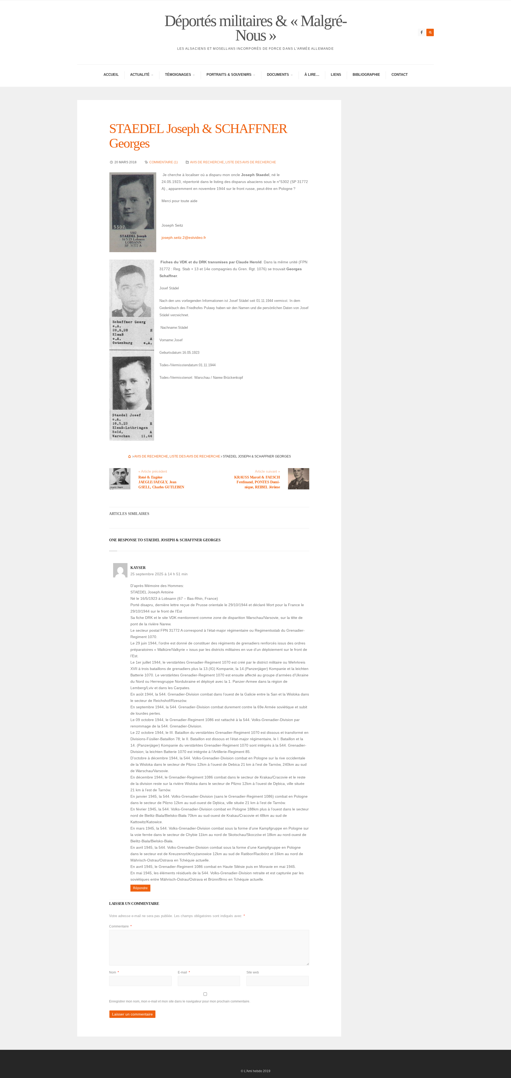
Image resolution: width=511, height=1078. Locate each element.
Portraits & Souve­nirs (229, 75)
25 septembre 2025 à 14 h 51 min (159, 574)
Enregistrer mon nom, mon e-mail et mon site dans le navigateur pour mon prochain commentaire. (179, 1001)
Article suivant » (267, 471)
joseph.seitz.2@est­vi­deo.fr (184, 237)
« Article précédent (152, 471)
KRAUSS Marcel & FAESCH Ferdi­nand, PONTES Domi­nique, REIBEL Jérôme (257, 482)
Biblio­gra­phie (366, 75)
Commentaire (120, 926)
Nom (114, 972)
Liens (336, 75)
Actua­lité (140, 75)
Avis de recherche (207, 162)
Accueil (111, 75)
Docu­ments (278, 75)
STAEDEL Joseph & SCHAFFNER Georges (198, 136)
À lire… (311, 75)
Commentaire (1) (163, 162)
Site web (252, 972)
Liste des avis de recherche (250, 162)
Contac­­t (400, 75)
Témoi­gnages (178, 75)
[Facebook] (421, 32)
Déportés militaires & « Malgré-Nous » (255, 28)
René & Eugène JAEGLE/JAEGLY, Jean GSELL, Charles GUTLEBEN (161, 482)
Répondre (140, 888)
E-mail (184, 972)
